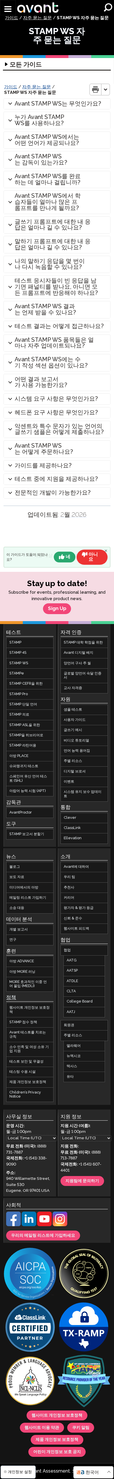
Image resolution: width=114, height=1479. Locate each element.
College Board (80, 1001)
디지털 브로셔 (75, 771)
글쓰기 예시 (73, 730)
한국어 (92, 1472)
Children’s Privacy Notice (25, 1094)
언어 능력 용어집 (77, 751)
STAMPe (16, 673)
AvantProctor (20, 812)
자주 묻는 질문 (37, 18)
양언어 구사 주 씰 (77, 663)
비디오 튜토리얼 (76, 740)
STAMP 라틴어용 (22, 745)
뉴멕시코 (74, 1056)
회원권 (69, 1025)
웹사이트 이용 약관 (42, 1427)
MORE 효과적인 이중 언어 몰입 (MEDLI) (28, 984)
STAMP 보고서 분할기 (26, 834)
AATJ (71, 1012)
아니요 (93, 557)
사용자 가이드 (75, 720)
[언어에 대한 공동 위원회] (30, 1381)
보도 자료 (16, 877)
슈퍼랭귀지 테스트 (23, 766)
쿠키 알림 (80, 1427)
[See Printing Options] (105, 89)
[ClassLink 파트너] (30, 1328)
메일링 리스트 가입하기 (27, 898)
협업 (67, 950)
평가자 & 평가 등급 (79, 908)
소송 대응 (16, 908)
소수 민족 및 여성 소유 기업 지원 (29, 1049)
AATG (72, 960)
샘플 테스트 (73, 710)
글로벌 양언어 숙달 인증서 (82, 675)
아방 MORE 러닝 (22, 972)
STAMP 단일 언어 (23, 704)
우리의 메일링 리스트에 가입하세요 (43, 1235)
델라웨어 (74, 1046)
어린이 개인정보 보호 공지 (57, 1452)
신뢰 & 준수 (73, 918)
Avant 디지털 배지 (78, 653)
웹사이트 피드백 (76, 928)
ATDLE (72, 981)
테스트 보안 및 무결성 (26, 1061)
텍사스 (72, 1066)
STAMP (15, 642)
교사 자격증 (73, 688)
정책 (11, 997)
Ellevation (73, 838)
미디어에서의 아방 (23, 887)
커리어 (69, 898)
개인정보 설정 (19, 1472)
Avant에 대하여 (76, 867)
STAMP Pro (18, 694)
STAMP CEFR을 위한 (26, 684)
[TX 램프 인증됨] (84, 1328)
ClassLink (72, 828)
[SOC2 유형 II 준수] (30, 1274)
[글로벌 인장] (84, 1274)
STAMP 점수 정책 (23, 1022)
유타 (70, 1077)
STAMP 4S (17, 653)
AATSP (72, 970)
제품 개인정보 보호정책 (27, 1082)
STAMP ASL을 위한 (24, 725)
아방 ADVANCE (21, 961)
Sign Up (57, 608)
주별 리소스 (73, 761)
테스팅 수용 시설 (22, 1072)
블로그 (14, 867)
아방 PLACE (18, 756)
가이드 (11, 18)
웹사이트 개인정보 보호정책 (29, 1010)
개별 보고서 (18, 929)
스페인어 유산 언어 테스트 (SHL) (28, 778)
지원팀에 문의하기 (82, 1181)
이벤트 (69, 782)
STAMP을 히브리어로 (26, 735)
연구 (12, 940)
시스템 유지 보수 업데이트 (82, 794)
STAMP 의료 (19, 714)
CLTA (71, 991)
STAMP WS (18, 663)
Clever (70, 817)
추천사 (69, 887)
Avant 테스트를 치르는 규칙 (27, 1034)
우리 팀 (69, 877)
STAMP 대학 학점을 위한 (83, 642)
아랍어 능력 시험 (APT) (27, 791)
